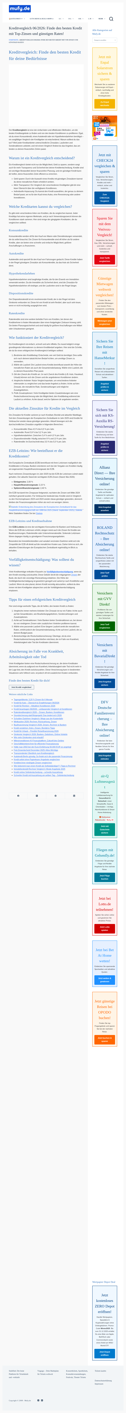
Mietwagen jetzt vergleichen (105, 322)
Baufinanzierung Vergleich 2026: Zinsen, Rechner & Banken (40, 725)
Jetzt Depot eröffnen (104, 1353)
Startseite (13, 40)
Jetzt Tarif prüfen (104, 574)
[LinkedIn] (74, 796)
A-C (60, 19)
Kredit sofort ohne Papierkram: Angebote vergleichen (37, 759)
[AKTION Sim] (104, 128)
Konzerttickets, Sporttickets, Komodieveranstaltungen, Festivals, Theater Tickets (77, 1374)
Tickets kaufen (100, 1371)
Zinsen (74, 575)
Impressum (99, 1384)
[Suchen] (111, 19)
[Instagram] (38, 1400)
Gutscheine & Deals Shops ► (42, 19)
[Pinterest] (55, 796)
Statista (39, 513)
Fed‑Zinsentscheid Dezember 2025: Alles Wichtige (36, 750)
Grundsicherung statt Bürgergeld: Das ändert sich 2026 (38, 715)
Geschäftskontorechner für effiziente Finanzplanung (36, 744)
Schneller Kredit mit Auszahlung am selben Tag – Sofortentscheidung (44, 775)
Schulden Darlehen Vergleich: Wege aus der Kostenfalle (38, 719)
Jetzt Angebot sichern (104, 683)
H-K (80, 19)
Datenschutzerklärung (103, 1381)
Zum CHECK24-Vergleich (105, 198)
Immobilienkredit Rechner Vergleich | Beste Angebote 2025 (39, 769)
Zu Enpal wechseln (104, 103)
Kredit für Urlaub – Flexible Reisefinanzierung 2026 (36, 731)
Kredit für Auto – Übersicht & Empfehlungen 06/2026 (36, 703)
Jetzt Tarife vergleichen (104, 259)
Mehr (100, 19)
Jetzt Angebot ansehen (104, 508)
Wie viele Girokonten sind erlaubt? (29, 737)
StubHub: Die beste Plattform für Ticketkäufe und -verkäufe (18, 1374)
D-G (70, 19)
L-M (89, 19)
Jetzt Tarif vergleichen (104, 626)
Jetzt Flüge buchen (105, 877)
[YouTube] (42, 1400)
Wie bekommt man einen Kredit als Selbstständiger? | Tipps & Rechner (45, 766)
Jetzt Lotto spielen (105, 928)
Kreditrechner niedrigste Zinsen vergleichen (33, 763)
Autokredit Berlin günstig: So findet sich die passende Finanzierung (43, 756)
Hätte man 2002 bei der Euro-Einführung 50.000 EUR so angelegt (42, 747)
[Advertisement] (78, 8)
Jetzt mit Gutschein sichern (105, 829)
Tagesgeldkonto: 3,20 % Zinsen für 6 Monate (33, 700)
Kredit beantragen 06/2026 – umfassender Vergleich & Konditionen (43, 709)
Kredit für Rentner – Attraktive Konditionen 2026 (34, 706)
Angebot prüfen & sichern (105, 387)
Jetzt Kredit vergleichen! (21, 687)
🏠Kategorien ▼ (16, 19)
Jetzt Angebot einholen (104, 757)
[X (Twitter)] (37, 796)
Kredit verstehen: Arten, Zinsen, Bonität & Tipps (34, 728)
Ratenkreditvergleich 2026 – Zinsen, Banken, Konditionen (39, 712)
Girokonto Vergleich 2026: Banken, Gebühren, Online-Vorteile (40, 734)
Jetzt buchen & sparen (105, 1039)
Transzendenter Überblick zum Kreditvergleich (34, 753)
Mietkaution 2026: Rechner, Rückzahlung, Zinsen (35, 722)
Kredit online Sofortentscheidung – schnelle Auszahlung (38, 772)
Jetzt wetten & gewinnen (104, 980)
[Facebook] (18, 796)
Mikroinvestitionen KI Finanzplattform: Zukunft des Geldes (39, 741)
